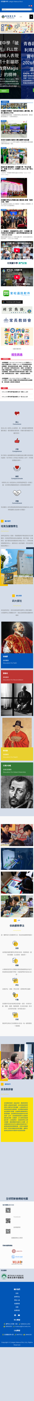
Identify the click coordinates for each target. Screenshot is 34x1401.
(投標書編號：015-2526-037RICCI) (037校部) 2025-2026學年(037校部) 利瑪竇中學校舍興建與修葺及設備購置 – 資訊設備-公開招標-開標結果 (17, 380)
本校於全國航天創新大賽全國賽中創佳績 (15, 140)
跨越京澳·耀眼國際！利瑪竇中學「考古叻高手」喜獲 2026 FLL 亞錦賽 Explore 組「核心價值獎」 (17, 169)
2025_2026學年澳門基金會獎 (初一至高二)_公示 (15, 392)
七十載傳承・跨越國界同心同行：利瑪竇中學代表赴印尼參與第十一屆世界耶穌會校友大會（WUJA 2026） (16, 233)
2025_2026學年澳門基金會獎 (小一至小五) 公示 (15, 397)
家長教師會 (17, 1227)
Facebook (17, 1217)
